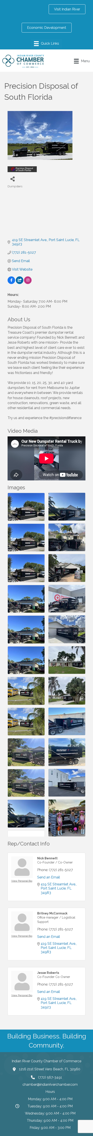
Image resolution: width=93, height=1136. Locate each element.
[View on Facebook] (11, 283)
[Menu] (46, 43)
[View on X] (19, 283)
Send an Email (48, 877)
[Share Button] (12, 179)
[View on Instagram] (28, 283)
